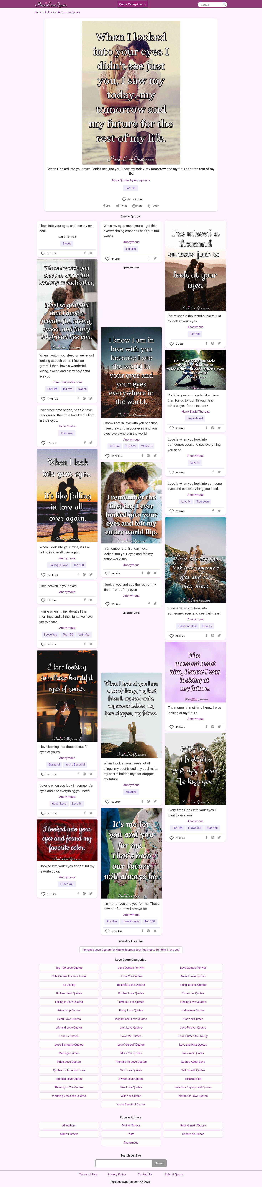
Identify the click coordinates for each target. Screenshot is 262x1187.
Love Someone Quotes (69, 1044)
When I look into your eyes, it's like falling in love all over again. (64, 549)
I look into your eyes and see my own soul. (66, 228)
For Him (130, 188)
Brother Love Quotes (131, 993)
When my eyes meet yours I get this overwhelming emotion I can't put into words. (131, 231)
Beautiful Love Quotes (131, 984)
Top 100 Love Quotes (69, 967)
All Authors (69, 1125)
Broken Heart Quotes (69, 993)
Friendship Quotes (69, 1010)
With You (146, 446)
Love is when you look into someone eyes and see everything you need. (195, 486)
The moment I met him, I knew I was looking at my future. (194, 710)
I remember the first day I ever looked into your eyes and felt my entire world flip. (128, 553)
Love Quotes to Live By (193, 1036)
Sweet (67, 243)
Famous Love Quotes (131, 1002)
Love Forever (130, 921)
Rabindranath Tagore (193, 1125)
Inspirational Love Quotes (131, 1019)
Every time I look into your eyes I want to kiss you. (192, 812)
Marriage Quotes (69, 1053)
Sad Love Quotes (131, 1070)
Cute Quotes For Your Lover (69, 976)
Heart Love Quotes (69, 1019)
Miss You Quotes (131, 1053)
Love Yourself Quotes (131, 1044)
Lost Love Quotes (131, 1027)
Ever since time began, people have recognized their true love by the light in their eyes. (66, 415)
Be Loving (69, 984)
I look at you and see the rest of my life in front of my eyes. (130, 587)
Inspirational (195, 418)
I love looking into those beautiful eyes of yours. (63, 749)
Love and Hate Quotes (193, 1044)
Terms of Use (88, 1174)
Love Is (195, 462)
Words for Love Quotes (193, 1096)
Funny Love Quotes (131, 1010)
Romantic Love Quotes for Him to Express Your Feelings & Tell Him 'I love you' (131, 949)
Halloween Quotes (193, 1010)
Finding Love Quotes (193, 1002)
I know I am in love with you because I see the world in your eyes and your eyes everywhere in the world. (131, 428)
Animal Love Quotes (193, 976)
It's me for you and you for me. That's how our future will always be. (131, 906)
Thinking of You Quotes (69, 1087)
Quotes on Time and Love (69, 1070)
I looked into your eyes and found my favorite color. (66, 868)
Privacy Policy (117, 1174)
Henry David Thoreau (195, 411)
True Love (67, 433)
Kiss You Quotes (193, 1019)
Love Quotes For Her (193, 967)
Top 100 (130, 446)
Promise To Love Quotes (131, 1061)
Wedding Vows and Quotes (69, 1096)
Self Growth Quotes (193, 1070)
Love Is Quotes (69, 1036)
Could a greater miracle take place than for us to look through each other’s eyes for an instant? (193, 400)
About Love (59, 803)
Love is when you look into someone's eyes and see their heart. (194, 610)
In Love (67, 389)
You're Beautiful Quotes (131, 1104)
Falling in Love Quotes (69, 1002)
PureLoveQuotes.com (67, 382)
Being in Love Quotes (193, 984)
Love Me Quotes (131, 1036)
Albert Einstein (69, 1134)
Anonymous (131, 242)
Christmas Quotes (193, 993)
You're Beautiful (75, 764)
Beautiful (54, 764)
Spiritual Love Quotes (69, 1079)
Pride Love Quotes (69, 1061)
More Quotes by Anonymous (131, 180)
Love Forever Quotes (193, 1027)
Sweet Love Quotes (131, 1079)
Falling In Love (59, 565)
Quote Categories (132, 4)
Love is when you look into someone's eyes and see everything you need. (194, 444)
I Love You (50, 634)
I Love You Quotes (131, 976)
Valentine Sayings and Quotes (193, 1087)
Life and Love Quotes (69, 1027)
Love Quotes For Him (131, 967)
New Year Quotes (193, 1053)
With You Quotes (131, 1096)
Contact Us (145, 1174)
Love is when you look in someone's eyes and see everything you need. (66, 788)
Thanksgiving (193, 1079)
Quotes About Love (193, 1061)
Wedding (131, 791)
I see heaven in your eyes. (58, 586)
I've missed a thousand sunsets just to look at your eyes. (194, 318)
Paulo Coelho (67, 426)
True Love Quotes (131, 1087)
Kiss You (212, 828)
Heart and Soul (187, 626)
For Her (195, 333)
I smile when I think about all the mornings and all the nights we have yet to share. (66, 616)
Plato (131, 1134)
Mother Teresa (131, 1125)
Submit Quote (174, 1174)
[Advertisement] (131, 296)
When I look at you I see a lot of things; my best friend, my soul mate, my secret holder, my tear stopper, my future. (131, 771)
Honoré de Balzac (193, 1134)
